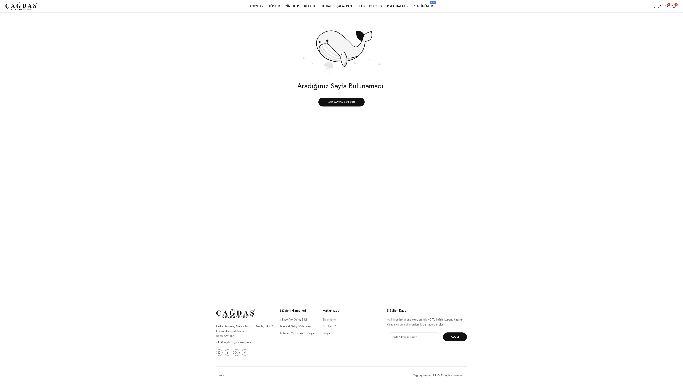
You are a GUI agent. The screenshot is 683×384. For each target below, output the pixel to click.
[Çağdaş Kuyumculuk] (21, 6)
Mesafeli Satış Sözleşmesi (295, 326)
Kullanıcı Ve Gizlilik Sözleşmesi (298, 333)
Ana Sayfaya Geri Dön (341, 102)
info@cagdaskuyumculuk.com (233, 342)
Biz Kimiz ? (329, 326)
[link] (398, 6)
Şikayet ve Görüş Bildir (294, 320)
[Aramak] (653, 6)
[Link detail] (219, 352)
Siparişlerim (329, 320)
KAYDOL (455, 336)
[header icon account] (659, 6)
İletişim (326, 333)
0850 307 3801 (226, 336)
